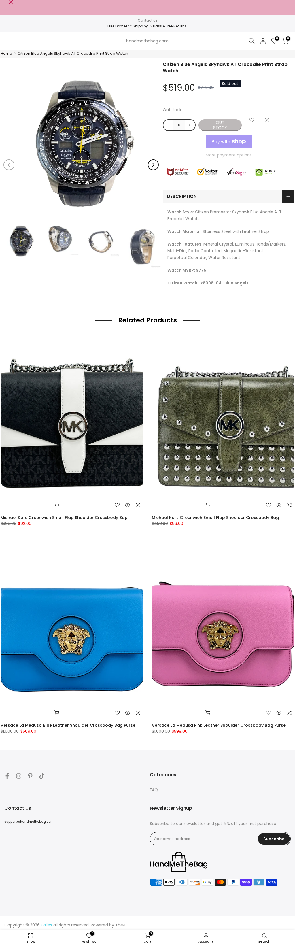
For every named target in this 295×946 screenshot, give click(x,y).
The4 (120, 925)
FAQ (154, 790)
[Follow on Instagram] (19, 776)
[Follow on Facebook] (7, 776)
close (6, 2)
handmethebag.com (147, 41)
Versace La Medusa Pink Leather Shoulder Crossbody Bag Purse (219, 725)
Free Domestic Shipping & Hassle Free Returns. (147, 26)
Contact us (148, 20)
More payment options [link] (229, 155)
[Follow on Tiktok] (42, 776)
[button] (153, 164)
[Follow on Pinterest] (30, 776)
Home (6, 53)
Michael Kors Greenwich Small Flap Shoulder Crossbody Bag (64, 517)
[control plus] (190, 125)
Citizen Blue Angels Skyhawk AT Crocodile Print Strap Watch (73, 53)
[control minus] (168, 125)
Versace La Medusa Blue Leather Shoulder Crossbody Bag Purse (68, 725)
